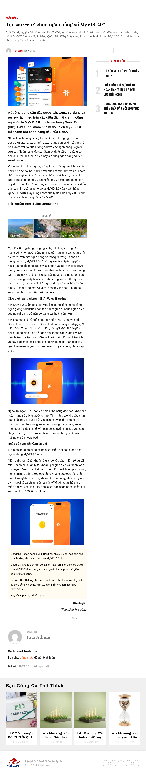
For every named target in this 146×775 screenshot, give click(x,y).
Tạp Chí (59, 761)
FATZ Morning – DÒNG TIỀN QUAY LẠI (21, 737)
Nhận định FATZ (31, 761)
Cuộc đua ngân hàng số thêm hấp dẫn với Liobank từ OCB (121, 108)
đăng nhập (26, 657)
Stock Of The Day (47, 761)
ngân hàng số (37, 666)
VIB (47, 666)
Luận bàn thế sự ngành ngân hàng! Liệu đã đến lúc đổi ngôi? (119, 90)
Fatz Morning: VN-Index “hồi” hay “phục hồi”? (90, 737)
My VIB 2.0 (24, 666)
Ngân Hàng (12, 17)
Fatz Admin (19, 51)
